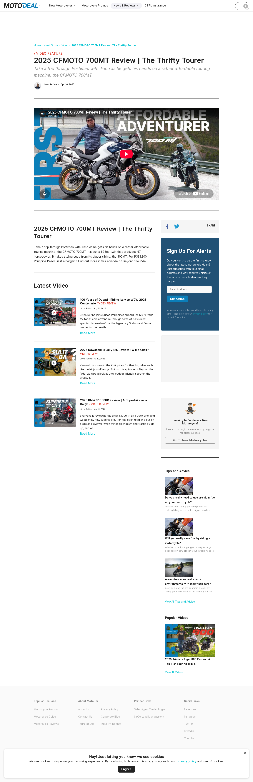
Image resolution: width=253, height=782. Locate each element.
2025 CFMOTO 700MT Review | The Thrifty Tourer (103, 45)
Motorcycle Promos (95, 5)
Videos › (66, 45)
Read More (87, 333)
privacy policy (186, 761)
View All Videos (174, 672)
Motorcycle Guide (45, 716)
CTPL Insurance (155, 5)
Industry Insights (111, 723)
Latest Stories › (52, 45)
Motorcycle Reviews (46, 723)
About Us (84, 709)
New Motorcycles (61, 5)
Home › (38, 45)
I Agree (126, 769)
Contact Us (85, 716)
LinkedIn (189, 731)
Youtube (189, 738)
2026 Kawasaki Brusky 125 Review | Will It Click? (114, 350)
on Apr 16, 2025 (58, 84)
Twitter (188, 723)
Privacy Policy (109, 709)
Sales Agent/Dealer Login (149, 709)
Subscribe (177, 299)
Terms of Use (86, 723)
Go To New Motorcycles (190, 440)
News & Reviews (125, 5)
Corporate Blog (110, 716)
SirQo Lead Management (149, 716)
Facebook (190, 709)
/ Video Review (106, 303)
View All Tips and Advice (180, 601)
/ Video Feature (48, 53)
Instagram (190, 716)
